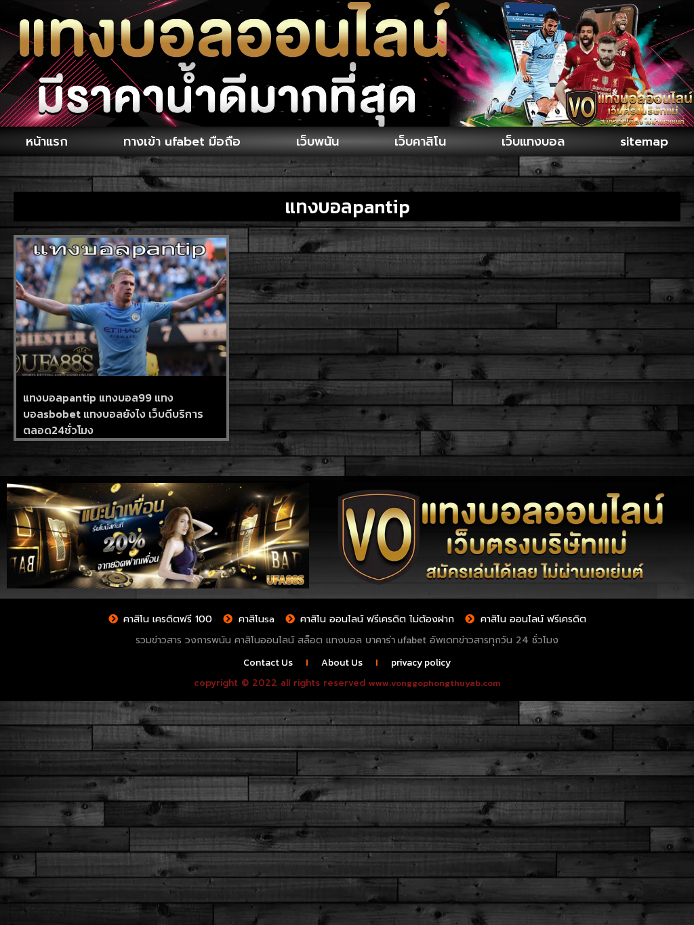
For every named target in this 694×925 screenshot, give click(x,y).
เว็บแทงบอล (533, 141)
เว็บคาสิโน (420, 141)
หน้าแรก (47, 141)
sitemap (644, 141)
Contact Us (268, 662)
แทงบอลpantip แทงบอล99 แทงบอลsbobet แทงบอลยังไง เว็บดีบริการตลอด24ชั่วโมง (113, 413)
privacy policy (421, 662)
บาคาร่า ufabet (395, 640)
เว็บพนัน (317, 141)
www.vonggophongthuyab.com (434, 682)
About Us (342, 662)
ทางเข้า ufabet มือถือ (182, 141)
